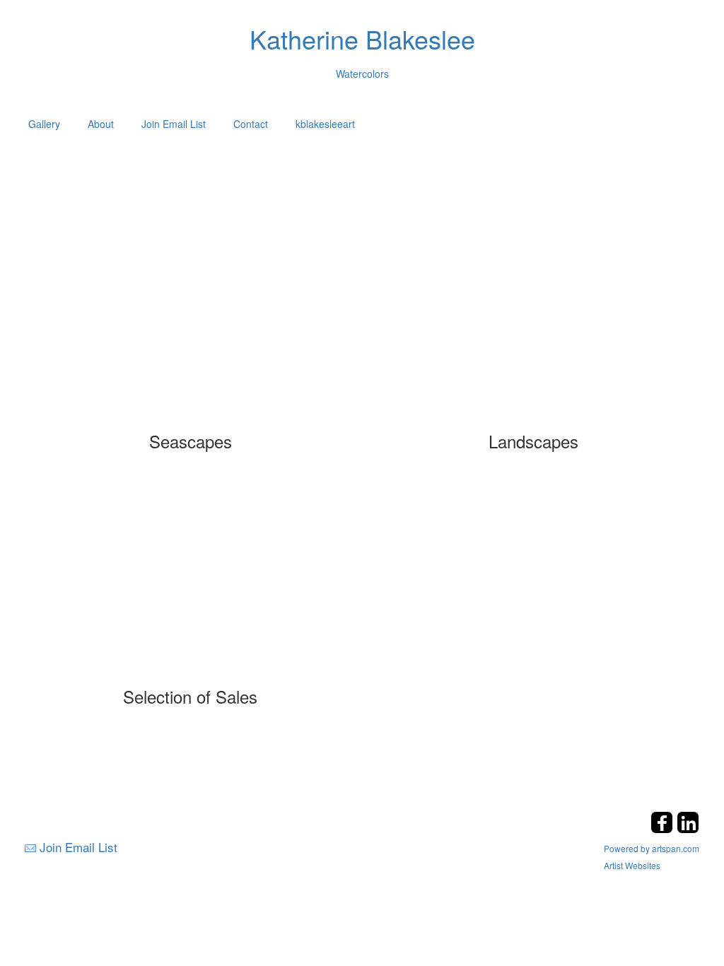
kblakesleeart (325, 124)
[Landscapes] (533, 329)
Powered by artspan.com (651, 848)
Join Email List (173, 124)
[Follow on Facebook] (663, 829)
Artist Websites (632, 865)
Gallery (44, 124)
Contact (250, 124)
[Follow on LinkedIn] (688, 829)
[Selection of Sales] (190, 584)
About (101, 124)
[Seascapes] (190, 329)
